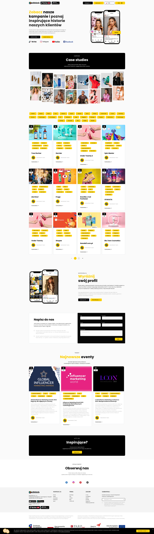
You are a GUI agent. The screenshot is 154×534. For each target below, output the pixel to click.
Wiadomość (82, 329)
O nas (87, 494)
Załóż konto (98, 3)
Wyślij (118, 339)
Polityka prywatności (90, 502)
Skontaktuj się (95, 299)
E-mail (103, 322)
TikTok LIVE (71, 501)
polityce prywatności (65, 531)
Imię (81, 315)
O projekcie (88, 496)
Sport (54, 501)
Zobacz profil (83, 299)
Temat (81, 322)
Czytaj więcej (34, 161)
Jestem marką (34, 37)
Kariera (87, 498)
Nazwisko (104, 315)
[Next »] (82, 258)
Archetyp (71, 494)
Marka (54, 496)
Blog (70, 499)
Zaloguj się (87, 3)
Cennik (70, 498)
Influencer (55, 499)
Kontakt (87, 499)
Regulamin (88, 501)
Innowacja (55, 498)
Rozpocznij (76, 452)
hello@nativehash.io (36, 503)
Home (54, 494)
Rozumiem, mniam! (142, 531)
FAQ (70, 496)
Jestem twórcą (46, 37)
